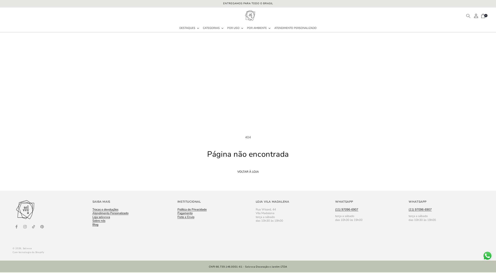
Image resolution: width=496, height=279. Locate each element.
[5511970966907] (487, 260)
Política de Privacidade (192, 209)
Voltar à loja (248, 172)
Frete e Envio (185, 217)
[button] (189, 28)
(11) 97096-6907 (346, 209)
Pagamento (185, 213)
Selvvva (27, 248)
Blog (95, 225)
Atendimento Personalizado (110, 213)
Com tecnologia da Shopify (28, 252)
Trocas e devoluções (105, 209)
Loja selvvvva (101, 217)
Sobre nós (98, 221)
